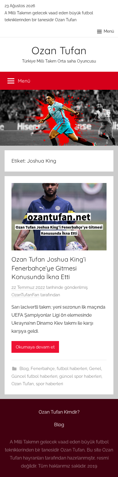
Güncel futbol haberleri (34, 376)
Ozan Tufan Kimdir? (59, 412)
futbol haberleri (72, 368)
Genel (95, 368)
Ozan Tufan (59, 50)
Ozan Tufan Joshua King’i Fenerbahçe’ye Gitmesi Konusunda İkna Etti (48, 268)
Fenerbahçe (43, 368)
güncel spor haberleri (80, 376)
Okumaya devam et (35, 347)
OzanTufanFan (25, 294)
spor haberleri (49, 383)
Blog (24, 368)
